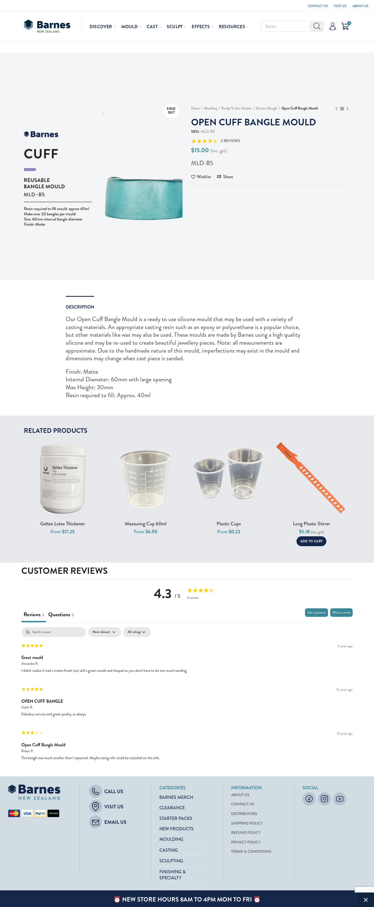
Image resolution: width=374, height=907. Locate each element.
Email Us (115, 822)
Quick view (97, 449)
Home (195, 108)
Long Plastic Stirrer (311, 524)
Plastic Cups (229, 524)
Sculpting (171, 861)
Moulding (210, 108)
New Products (176, 829)
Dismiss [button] (366, 899)
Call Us (113, 791)
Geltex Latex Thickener (62, 524)
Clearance (172, 808)
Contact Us (318, 6)
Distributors (244, 813)
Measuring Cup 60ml (145, 524)
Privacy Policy (245, 842)
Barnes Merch (176, 797)
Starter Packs (175, 818)
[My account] (333, 26)
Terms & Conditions (251, 851)
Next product (347, 108)
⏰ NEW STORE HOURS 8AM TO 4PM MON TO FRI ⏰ (187, 899)
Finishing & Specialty (172, 875)
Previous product (336, 108)
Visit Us (340, 6)
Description (80, 307)
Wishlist (204, 177)
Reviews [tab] (34, 614)
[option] (103, 178)
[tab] (61, 615)
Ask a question (316, 612)
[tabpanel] (186, 696)
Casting (168, 850)
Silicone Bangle (266, 108)
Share (228, 177)
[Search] (317, 26)
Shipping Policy (247, 823)
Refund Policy (245, 832)
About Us (360, 6)
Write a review (341, 612)
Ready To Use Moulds (236, 108)
